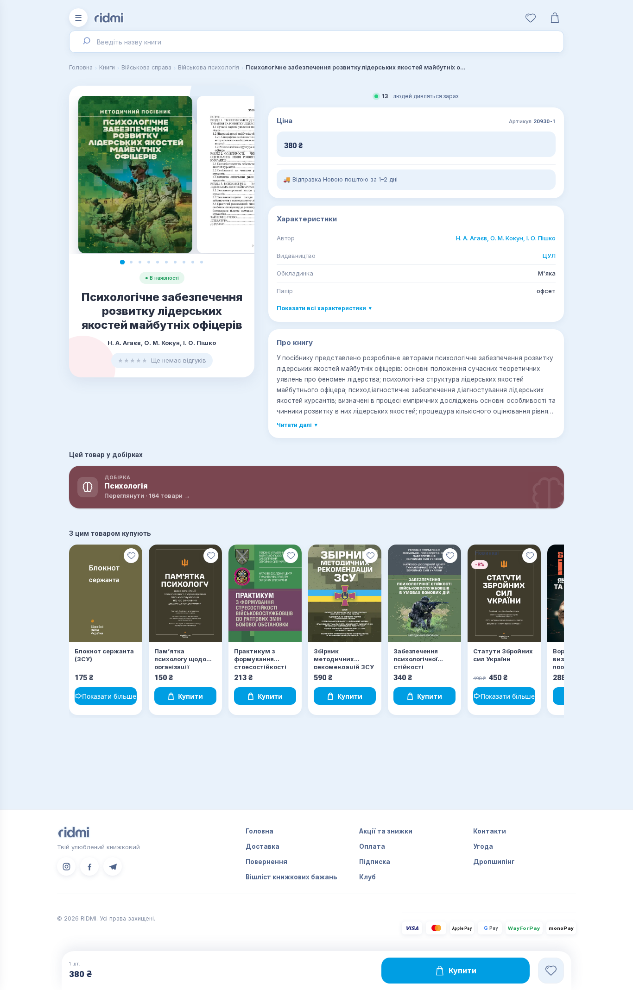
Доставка (262, 846)
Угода (483, 846)
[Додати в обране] (131, 555)
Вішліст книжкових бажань (291, 877)
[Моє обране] (530, 17)
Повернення (266, 861)
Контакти (489, 831)
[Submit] (86, 41)
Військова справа (146, 67)
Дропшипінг (494, 861)
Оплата (372, 846)
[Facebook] (89, 866)
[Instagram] (66, 866)
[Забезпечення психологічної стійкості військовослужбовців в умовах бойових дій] (424, 593)
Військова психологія (208, 67)
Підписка (374, 861)
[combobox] (316, 42)
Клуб (367, 877)
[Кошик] (554, 17)
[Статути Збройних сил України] (504, 593)
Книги (107, 67)
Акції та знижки (385, 831)
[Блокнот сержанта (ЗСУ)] (105, 593)
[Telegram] (112, 866)
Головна (81, 67)
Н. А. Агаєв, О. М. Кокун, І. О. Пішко (506, 238)
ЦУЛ (549, 255)
